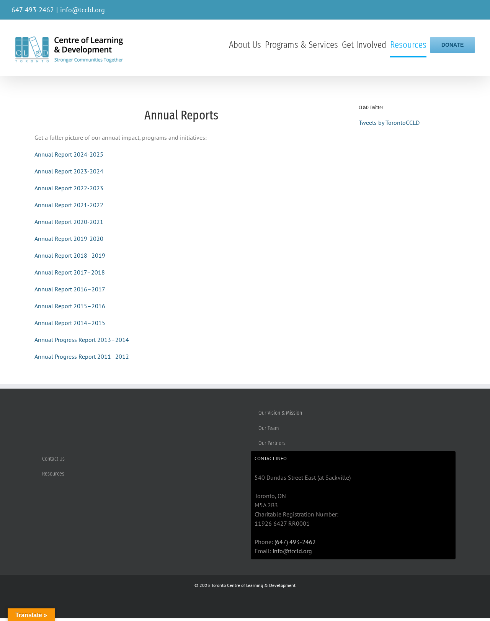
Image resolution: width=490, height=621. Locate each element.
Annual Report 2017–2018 (69, 272)
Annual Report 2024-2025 (68, 154)
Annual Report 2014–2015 (69, 323)
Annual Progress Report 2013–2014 (81, 339)
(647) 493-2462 (295, 542)
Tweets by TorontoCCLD (389, 122)
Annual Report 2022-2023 (68, 188)
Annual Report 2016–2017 (69, 289)
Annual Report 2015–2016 (69, 306)
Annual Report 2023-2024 (68, 171)
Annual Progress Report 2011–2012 (81, 356)
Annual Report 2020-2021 (68, 222)
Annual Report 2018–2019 (69, 255)
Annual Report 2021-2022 (68, 205)
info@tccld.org (82, 9)
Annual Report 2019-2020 (68, 238)
